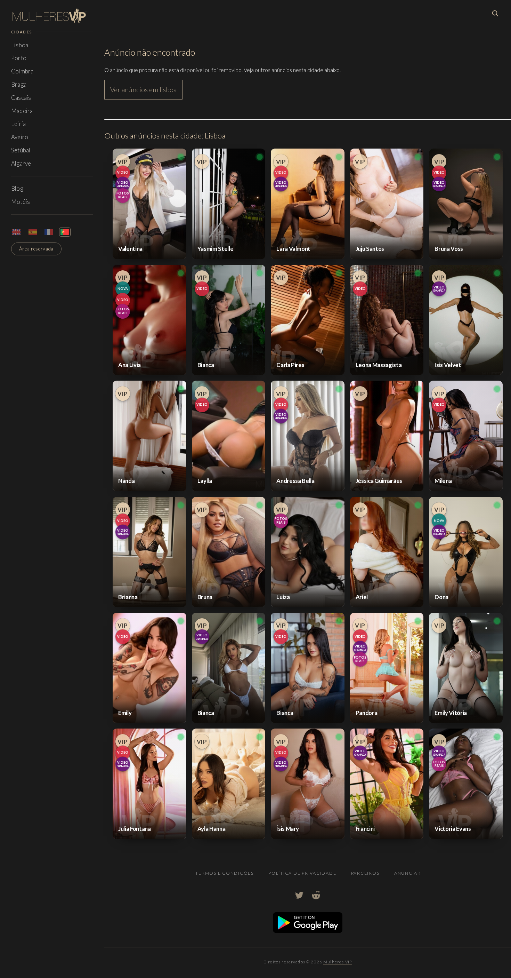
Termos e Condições (224, 873)
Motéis (20, 201)
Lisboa (19, 45)
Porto (18, 58)
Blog (17, 188)
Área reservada (36, 249)
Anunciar (407, 873)
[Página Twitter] (299, 895)
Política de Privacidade (302, 873)
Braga (18, 84)
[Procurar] (495, 13)
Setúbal (20, 150)
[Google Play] (307, 931)
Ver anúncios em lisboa (143, 90)
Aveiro (19, 137)
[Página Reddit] (316, 895)
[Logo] (52, 16)
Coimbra (22, 71)
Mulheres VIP (337, 962)
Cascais (21, 97)
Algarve (21, 163)
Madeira (22, 110)
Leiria (18, 123)
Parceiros (365, 873)
